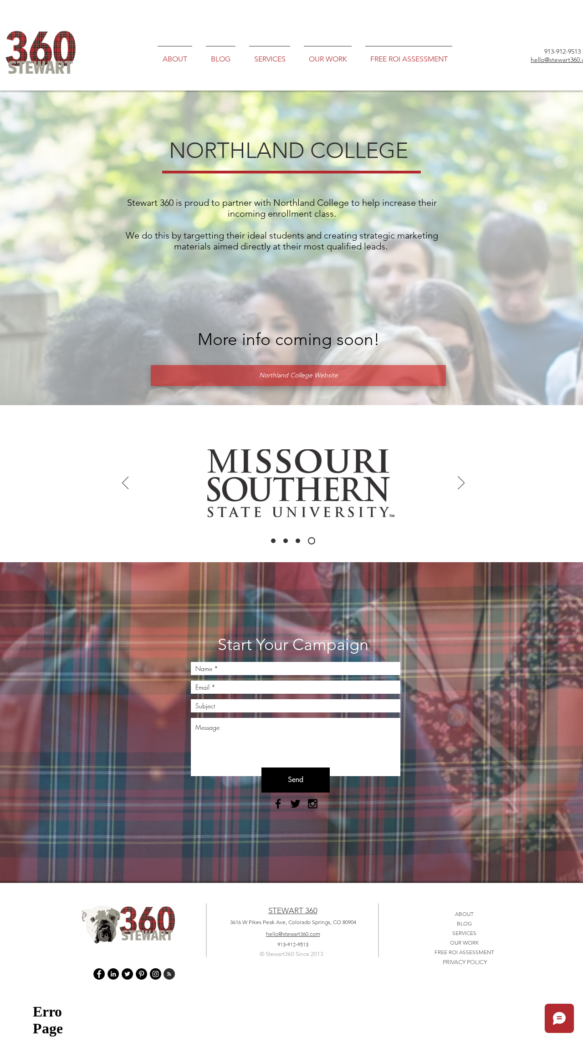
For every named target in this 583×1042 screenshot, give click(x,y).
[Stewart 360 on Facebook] (99, 974)
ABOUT (464, 913)
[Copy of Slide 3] (313, 541)
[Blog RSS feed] (169, 974)
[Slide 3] (300, 541)
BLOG (464, 923)
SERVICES (464, 933)
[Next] (461, 483)
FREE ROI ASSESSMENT (464, 952)
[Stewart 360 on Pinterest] (141, 974)
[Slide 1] (274, 540)
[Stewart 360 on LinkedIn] (113, 974)
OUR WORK (464, 942)
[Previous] (125, 483)
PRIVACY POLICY (465, 962)
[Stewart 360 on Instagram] (155, 974)
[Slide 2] (288, 541)
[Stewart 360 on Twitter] (127, 974)
